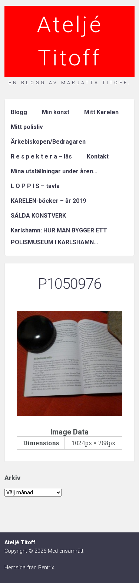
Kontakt (98, 156)
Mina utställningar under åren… (54, 171)
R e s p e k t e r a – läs (41, 156)
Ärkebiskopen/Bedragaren (48, 141)
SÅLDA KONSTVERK (38, 215)
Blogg (19, 112)
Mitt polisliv (27, 126)
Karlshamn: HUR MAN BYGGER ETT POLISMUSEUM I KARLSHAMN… (59, 236)
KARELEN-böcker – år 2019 (48, 200)
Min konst (55, 112)
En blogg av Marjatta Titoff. (70, 82)
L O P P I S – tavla (35, 186)
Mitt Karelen (101, 112)
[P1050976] (69, 414)
